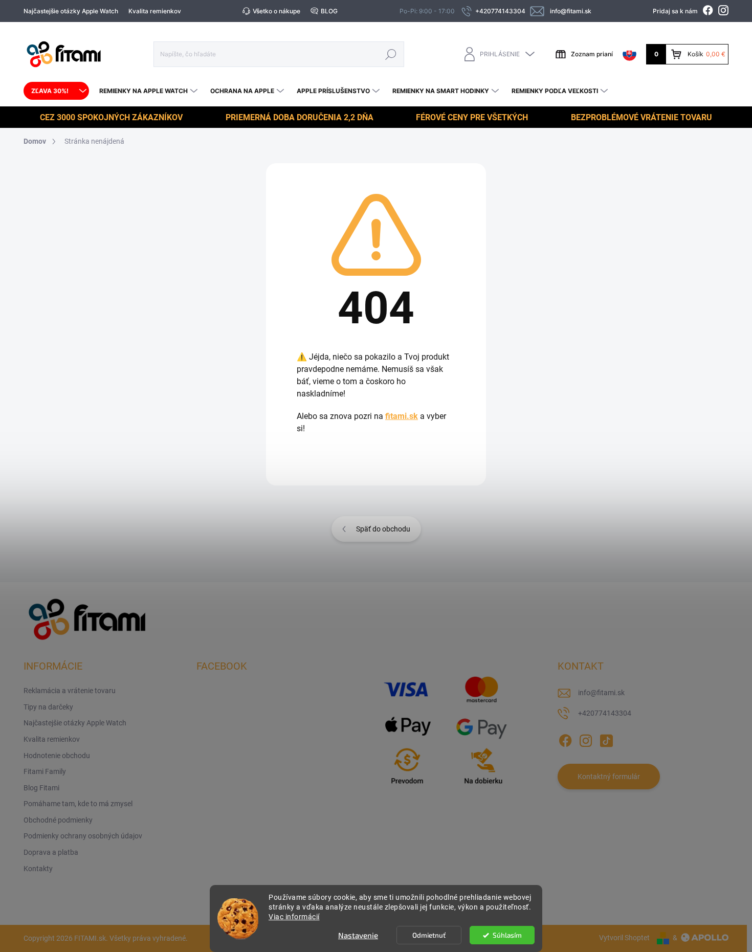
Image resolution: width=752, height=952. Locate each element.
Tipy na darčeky (48, 707)
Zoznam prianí (592, 54)
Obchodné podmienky (58, 820)
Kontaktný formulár (609, 776)
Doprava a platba (51, 852)
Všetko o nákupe (276, 11)
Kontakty (38, 869)
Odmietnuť (429, 935)
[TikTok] (606, 738)
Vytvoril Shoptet (624, 938)
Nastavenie (358, 935)
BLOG (329, 11)
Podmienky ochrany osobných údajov (83, 836)
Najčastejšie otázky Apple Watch (71, 11)
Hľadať (391, 54)
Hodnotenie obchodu (57, 755)
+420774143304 (604, 713)
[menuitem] (56, 91)
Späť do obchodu (383, 529)
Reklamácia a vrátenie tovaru (70, 691)
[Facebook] (565, 738)
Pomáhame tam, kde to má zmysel (78, 804)
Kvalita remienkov (154, 11)
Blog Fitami (41, 788)
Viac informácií (294, 917)
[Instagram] (585, 738)
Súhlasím (507, 935)
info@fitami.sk (601, 693)
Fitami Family (45, 771)
